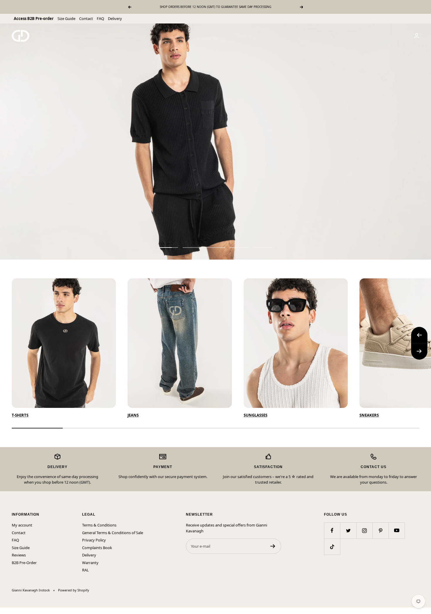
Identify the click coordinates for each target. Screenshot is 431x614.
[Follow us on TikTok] (332, 547)
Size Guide (66, 18)
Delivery (115, 18)
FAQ (100, 18)
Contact (86, 18)
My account (22, 525)
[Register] (272, 546)
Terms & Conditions (99, 525)
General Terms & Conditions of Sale (112, 532)
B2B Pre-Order (24, 562)
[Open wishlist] (4, 611)
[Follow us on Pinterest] (380, 530)
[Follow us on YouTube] (396, 530)
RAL (85, 570)
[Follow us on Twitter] (348, 530)
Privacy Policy (94, 540)
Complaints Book (97, 547)
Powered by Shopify (73, 590)
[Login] (416, 35)
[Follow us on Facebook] (332, 530)
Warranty (90, 562)
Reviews (19, 555)
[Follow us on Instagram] (364, 530)
